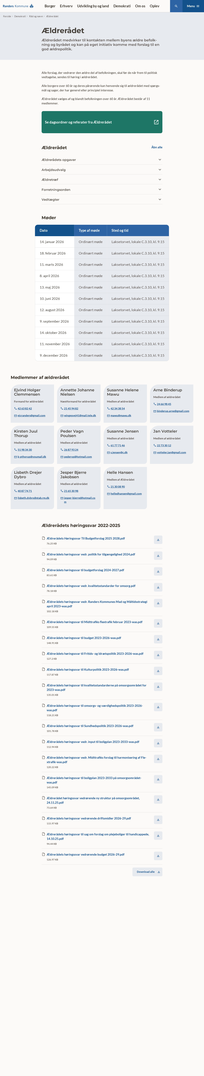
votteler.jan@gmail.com (171, 452)
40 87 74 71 (25, 491)
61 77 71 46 (118, 445)
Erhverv (66, 6)
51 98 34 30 (25, 449)
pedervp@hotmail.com (78, 456)
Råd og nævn (36, 16)
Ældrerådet (52, 16)
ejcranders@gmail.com (31, 415)
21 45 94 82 (71, 408)
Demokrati (122, 6)
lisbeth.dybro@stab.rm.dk (33, 498)
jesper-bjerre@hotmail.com (79, 500)
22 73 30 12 (164, 445)
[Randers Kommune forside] (19, 6)
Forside (7, 16)
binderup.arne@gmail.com (173, 411)
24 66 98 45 (164, 404)
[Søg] (176, 6)
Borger (50, 6)
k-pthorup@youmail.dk (32, 456)
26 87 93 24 (71, 449)
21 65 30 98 (71, 491)
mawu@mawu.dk (121, 415)
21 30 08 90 (118, 486)
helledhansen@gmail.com (126, 493)
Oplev (154, 6)
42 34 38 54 (118, 408)
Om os (140, 6)
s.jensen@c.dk (119, 452)
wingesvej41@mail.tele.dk (80, 415)
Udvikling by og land (93, 6)
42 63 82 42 (25, 408)
